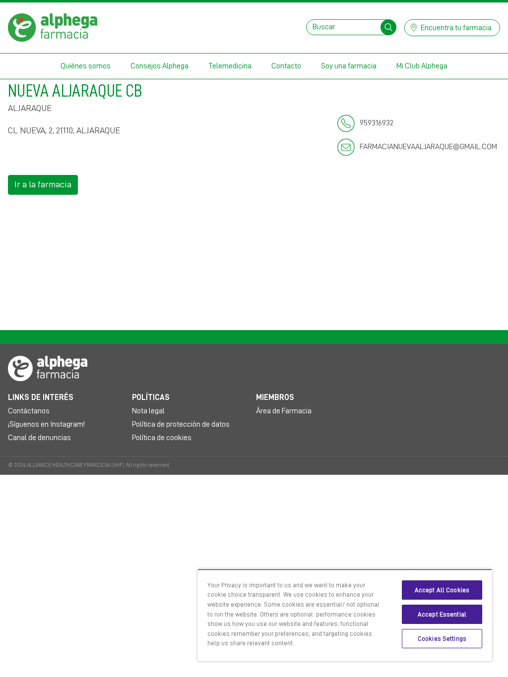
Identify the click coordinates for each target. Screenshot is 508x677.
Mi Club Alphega (421, 66)
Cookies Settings (442, 638)
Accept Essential (442, 614)
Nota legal (148, 411)
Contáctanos (29, 411)
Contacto (286, 66)
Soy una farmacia (349, 66)
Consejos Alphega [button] (159, 66)
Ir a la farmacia (42, 184)
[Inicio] (52, 27)
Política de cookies (161, 438)
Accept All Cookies (442, 590)
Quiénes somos (86, 66)
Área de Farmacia (284, 411)
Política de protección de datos (181, 424)
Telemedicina (230, 66)
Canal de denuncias (39, 438)
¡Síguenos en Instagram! (46, 424)
